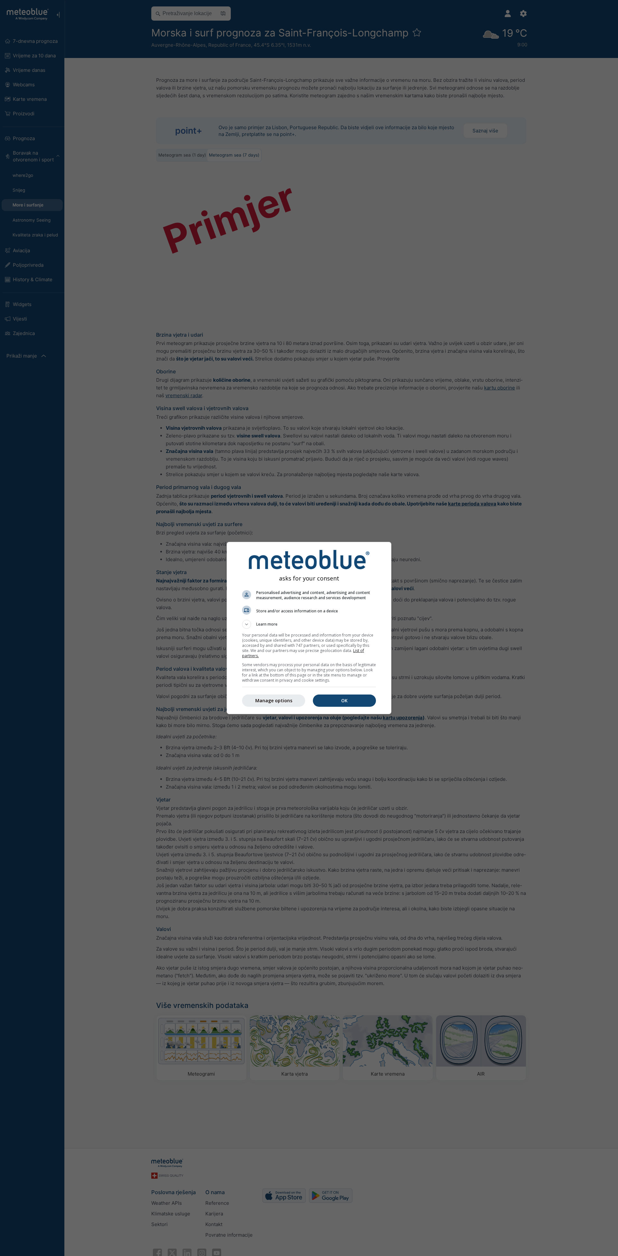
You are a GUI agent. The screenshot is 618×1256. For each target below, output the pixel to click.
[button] (309, 624)
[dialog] (309, 628)
